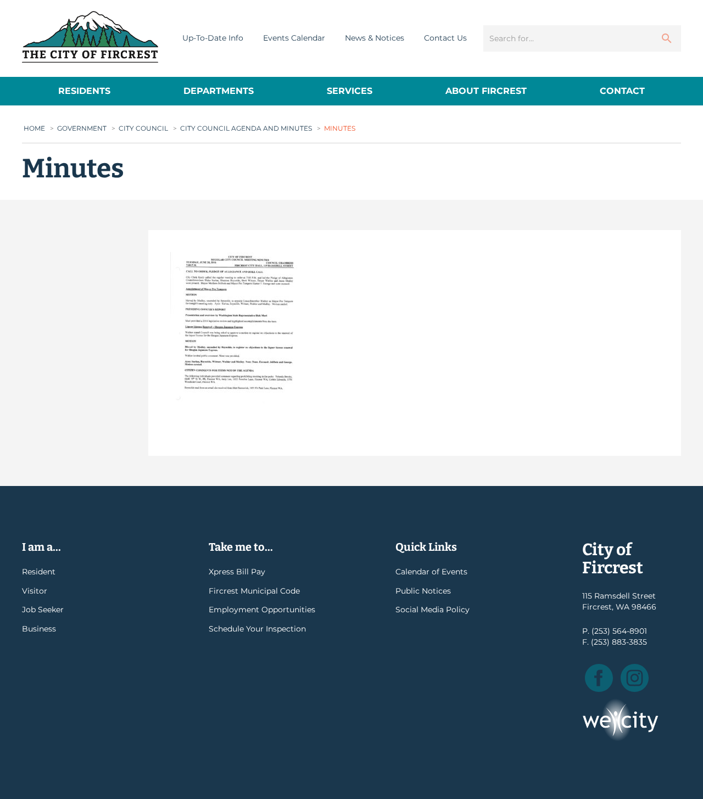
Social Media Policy (432, 609)
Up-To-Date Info (212, 38)
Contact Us (445, 38)
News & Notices (374, 38)
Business (39, 629)
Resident (38, 572)
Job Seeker (43, 609)
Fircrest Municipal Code (254, 591)
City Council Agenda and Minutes (246, 128)
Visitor (34, 591)
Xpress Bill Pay (237, 572)
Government (82, 128)
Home (34, 128)
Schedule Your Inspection (257, 629)
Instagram (635, 678)
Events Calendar (294, 38)
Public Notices (423, 591)
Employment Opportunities (262, 609)
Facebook (599, 678)
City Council (143, 128)
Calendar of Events (431, 572)
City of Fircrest (90, 37)
